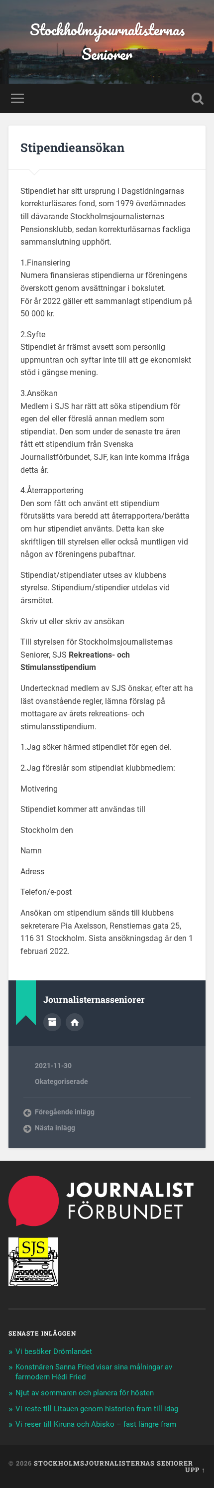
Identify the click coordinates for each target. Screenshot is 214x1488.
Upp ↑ (195, 1470)
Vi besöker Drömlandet (53, 1351)
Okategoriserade (61, 1081)
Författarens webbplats (75, 1022)
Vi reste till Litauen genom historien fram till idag (96, 1408)
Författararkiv (52, 1022)
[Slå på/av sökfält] (198, 98)
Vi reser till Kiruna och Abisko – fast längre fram (95, 1424)
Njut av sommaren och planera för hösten (84, 1392)
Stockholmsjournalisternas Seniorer (107, 41)
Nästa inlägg (55, 1128)
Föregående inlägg (65, 1112)
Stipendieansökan (72, 147)
